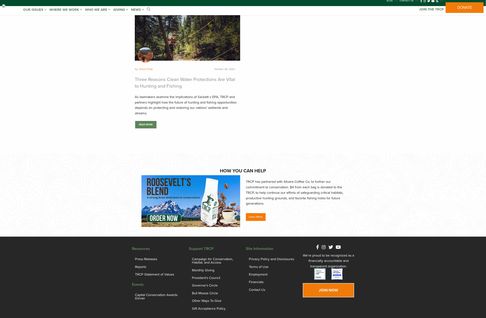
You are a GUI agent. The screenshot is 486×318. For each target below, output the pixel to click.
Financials (256, 282)
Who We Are (96, 10)
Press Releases (146, 259)
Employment (258, 274)
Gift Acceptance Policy (209, 308)
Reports (140, 267)
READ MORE (146, 124)
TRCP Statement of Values (154, 274)
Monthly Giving (203, 270)
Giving (119, 10)
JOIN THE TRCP (431, 9)
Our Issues (33, 10)
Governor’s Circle (205, 285)
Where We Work (64, 10)
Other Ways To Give (206, 301)
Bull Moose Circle (205, 293)
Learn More (256, 216)
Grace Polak (146, 69)
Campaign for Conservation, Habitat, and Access (212, 261)
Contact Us (257, 290)
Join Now (328, 290)
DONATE (464, 7)
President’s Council (206, 278)
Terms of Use (258, 267)
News (136, 10)
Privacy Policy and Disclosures (271, 259)
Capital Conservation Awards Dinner (156, 296)
